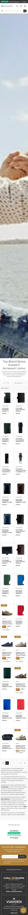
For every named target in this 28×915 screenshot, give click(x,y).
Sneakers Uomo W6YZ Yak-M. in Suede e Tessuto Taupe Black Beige (21, 748)
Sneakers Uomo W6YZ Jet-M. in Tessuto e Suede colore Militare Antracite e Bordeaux (7, 624)
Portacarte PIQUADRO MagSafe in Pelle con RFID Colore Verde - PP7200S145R (7, 687)
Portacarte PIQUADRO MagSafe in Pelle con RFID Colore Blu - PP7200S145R (7, 719)
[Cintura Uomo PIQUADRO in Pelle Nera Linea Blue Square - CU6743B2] (7, 735)
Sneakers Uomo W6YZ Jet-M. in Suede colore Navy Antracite (7, 654)
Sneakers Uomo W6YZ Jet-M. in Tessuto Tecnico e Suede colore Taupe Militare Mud (21, 656)
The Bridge (5, 787)
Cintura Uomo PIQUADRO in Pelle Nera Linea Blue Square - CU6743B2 (7, 748)
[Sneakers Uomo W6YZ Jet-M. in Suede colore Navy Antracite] (7, 642)
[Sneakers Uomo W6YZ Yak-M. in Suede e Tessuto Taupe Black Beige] (21, 735)
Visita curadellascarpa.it (14, 891)
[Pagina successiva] (24, 763)
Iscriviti (22, 856)
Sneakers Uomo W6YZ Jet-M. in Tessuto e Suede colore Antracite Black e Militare (21, 686)
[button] (15, 11)
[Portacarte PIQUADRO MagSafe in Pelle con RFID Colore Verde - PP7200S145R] (7, 673)
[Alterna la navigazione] (2, 11)
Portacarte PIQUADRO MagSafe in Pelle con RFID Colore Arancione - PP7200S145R (21, 719)
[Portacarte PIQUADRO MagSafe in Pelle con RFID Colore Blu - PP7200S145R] (7, 705)
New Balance (5, 799)
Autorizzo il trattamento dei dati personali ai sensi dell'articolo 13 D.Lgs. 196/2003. (15, 861)
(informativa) (7, 863)
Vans (25, 806)
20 (21, 763)
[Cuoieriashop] (7, 6)
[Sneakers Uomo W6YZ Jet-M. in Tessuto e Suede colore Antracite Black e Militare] (21, 673)
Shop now (14, 913)
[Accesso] (17, 6)
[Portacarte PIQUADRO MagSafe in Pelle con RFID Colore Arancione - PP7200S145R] (21, 705)
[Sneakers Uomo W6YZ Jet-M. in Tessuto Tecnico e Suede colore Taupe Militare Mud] (21, 642)
